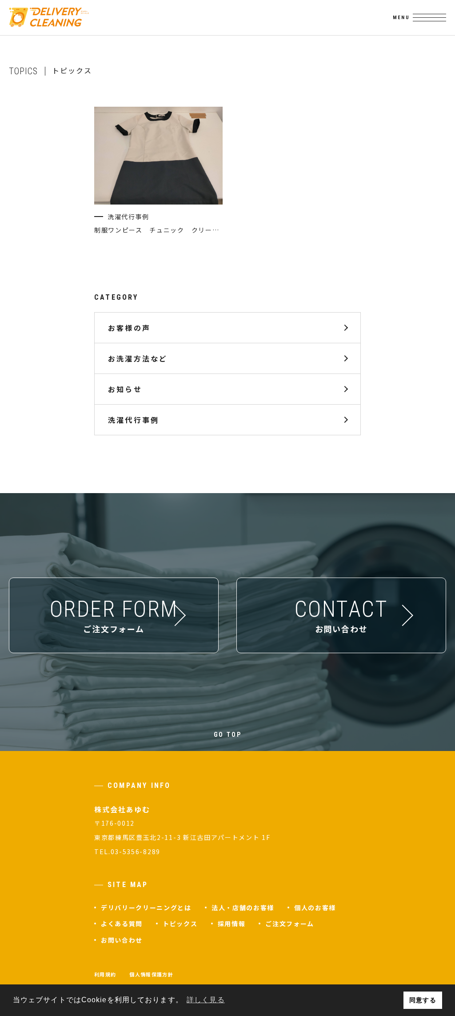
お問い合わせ (122, 940)
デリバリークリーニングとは (146, 907)
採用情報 (232, 923)
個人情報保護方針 (151, 974)
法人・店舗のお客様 (243, 907)
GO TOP (228, 734)
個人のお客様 (315, 907)
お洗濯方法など (138, 358)
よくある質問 (122, 923)
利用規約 (105, 974)
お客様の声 (129, 327)
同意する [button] (422, 1000)
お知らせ (125, 388)
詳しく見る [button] (206, 1000)
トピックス (180, 923)
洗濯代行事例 (133, 419)
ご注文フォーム (289, 923)
